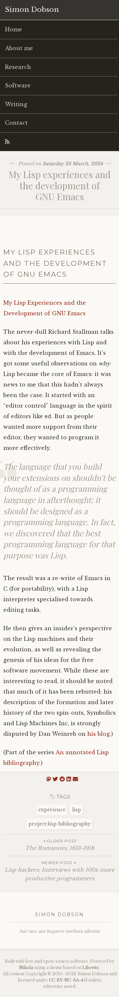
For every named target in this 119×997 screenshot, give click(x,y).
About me (19, 48)
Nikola (26, 967)
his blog (98, 734)
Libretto (90, 967)
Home (13, 29)
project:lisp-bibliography (59, 824)
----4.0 (68, 980)
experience (51, 810)
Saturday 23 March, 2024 (73, 164)
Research (18, 67)
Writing (16, 104)
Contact (16, 122)
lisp (76, 810)
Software (18, 85)
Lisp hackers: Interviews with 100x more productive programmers (59, 871)
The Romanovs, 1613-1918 (59, 844)
